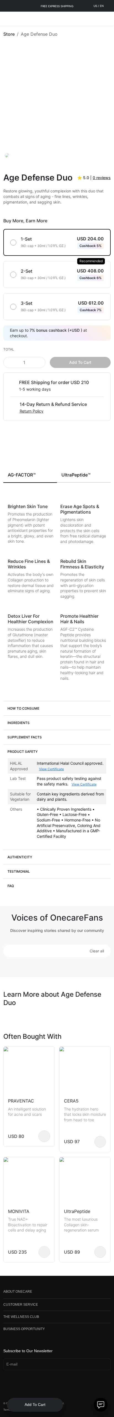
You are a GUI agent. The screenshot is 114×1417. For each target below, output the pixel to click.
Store (9, 34)
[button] (57, 708)
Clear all (97, 951)
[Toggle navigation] (7, 18)
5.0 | (94, 177)
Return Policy (31, 411)
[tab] (30, 475)
